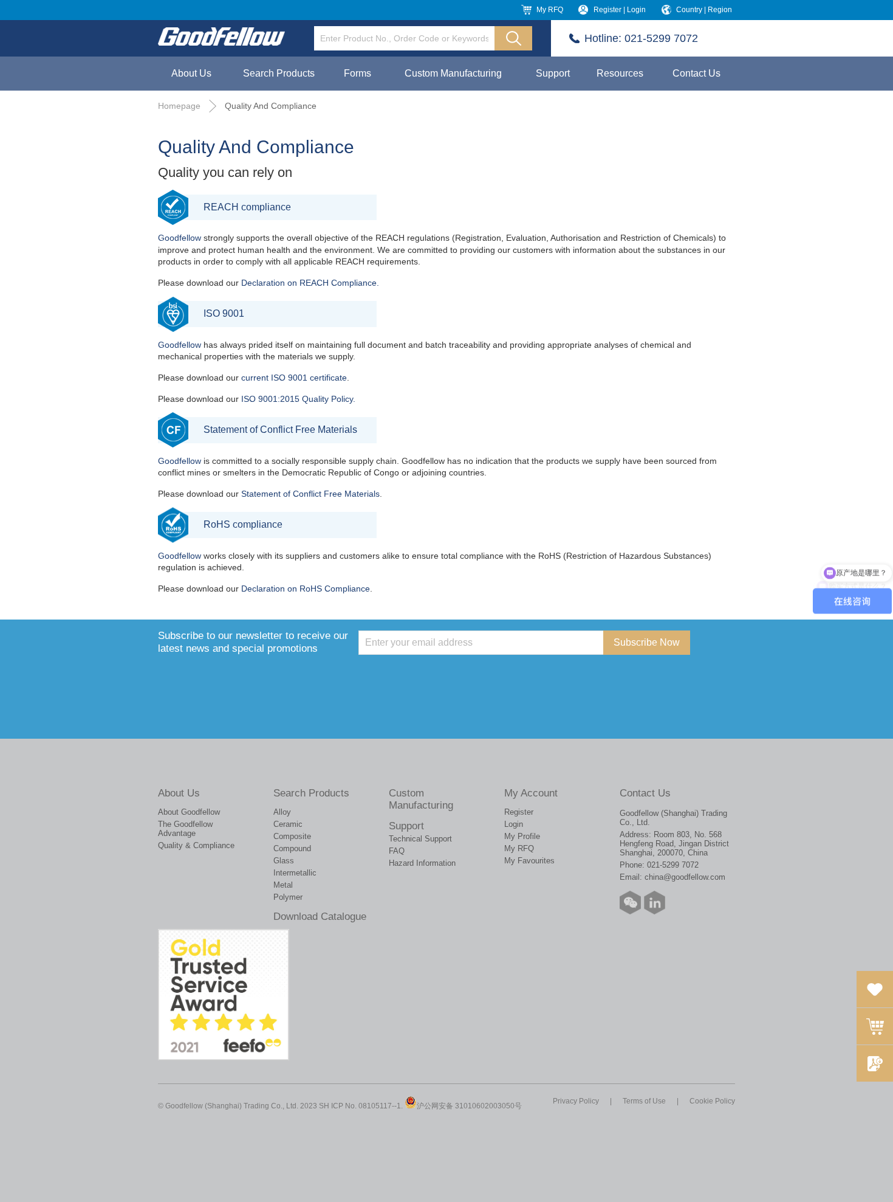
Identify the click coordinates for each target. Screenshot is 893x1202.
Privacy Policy (576, 1101)
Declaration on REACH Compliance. (310, 283)
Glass (283, 860)
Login (513, 824)
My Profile (522, 836)
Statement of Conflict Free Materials (310, 494)
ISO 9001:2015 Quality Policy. (298, 399)
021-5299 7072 (661, 38)
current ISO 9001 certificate (294, 377)
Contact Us (696, 73)
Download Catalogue (319, 916)
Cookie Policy (712, 1101)
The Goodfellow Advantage (185, 829)
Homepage (179, 106)
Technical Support (420, 838)
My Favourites (529, 860)
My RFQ (549, 9)
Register (518, 812)
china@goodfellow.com (685, 877)
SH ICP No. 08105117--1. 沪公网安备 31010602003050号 (420, 1106)
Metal (283, 884)
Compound (292, 848)
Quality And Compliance (270, 106)
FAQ (397, 850)
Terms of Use (644, 1101)
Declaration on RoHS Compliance (305, 588)
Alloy (282, 812)
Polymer (288, 897)
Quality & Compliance (196, 845)
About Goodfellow (189, 812)
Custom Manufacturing (453, 73)
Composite (292, 836)
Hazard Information (422, 863)
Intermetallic (294, 872)
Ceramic (288, 824)
